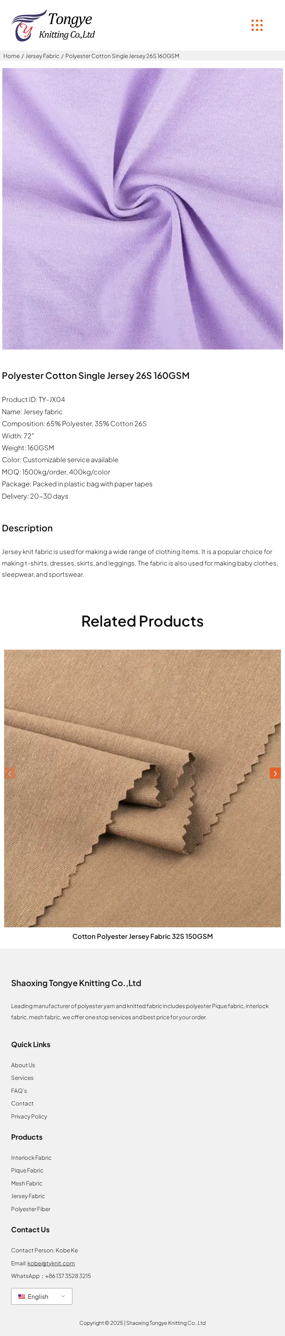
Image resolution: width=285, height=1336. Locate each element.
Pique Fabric (27, 1170)
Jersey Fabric (28, 1195)
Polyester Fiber (30, 1208)
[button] (9, 773)
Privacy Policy (29, 1116)
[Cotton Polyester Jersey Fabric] (142, 652)
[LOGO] (53, 11)
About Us (23, 1064)
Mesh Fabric (26, 1183)
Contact (22, 1103)
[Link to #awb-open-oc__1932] (257, 25)
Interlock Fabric (31, 1157)
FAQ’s (19, 1090)
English (37, 1296)
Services (22, 1077)
